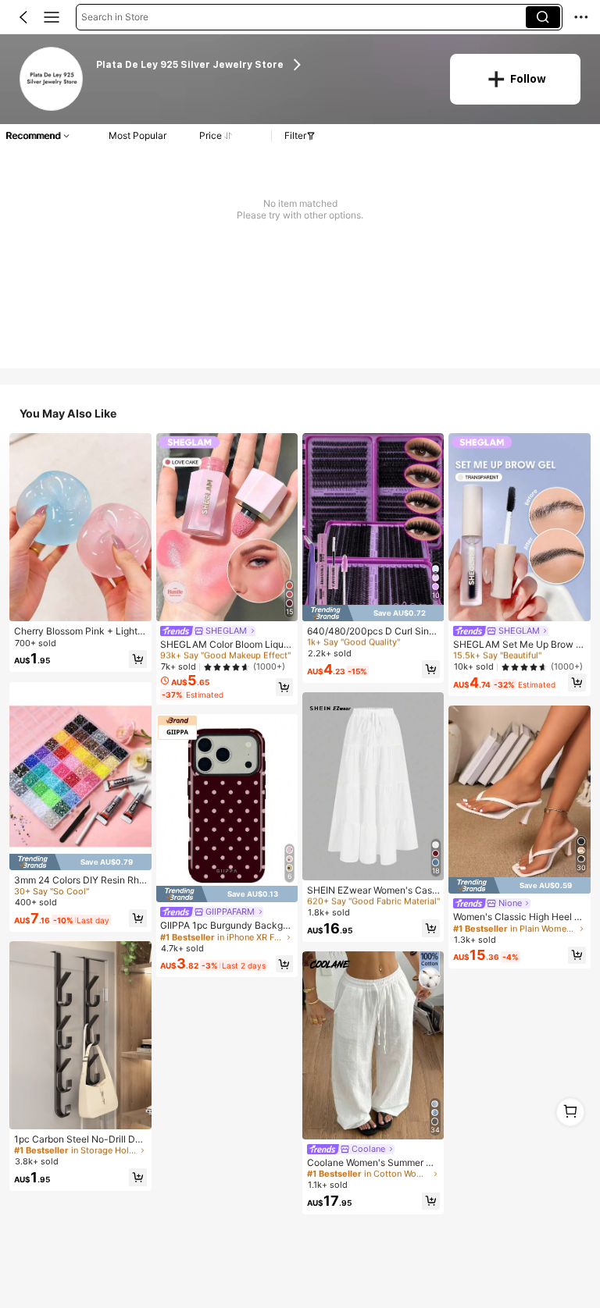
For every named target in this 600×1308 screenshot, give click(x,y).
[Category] (52, 17)
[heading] (263, 65)
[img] (80, 862)
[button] (23, 17)
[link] (52, 80)
